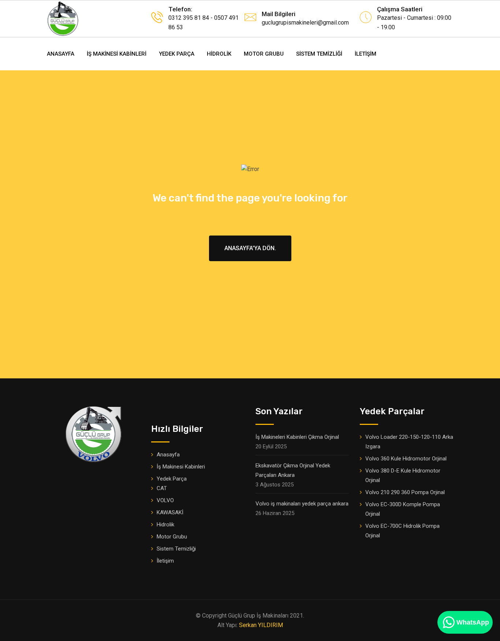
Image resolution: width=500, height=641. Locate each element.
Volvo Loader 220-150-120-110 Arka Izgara (409, 442)
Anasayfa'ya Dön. (250, 248)
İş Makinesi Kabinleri (116, 54)
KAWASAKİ (170, 512)
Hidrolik (219, 54)
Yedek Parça (176, 54)
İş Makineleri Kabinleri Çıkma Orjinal (297, 437)
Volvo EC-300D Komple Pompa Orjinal (402, 509)
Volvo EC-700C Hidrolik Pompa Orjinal (402, 531)
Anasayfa (60, 54)
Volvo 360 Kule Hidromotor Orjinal (406, 458)
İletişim (365, 54)
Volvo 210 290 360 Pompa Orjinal (405, 492)
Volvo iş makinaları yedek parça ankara (301, 503)
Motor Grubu (264, 54)
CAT (162, 488)
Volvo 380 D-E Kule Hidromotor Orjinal (402, 475)
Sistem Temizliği (319, 54)
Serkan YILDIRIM (261, 625)
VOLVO (165, 500)
